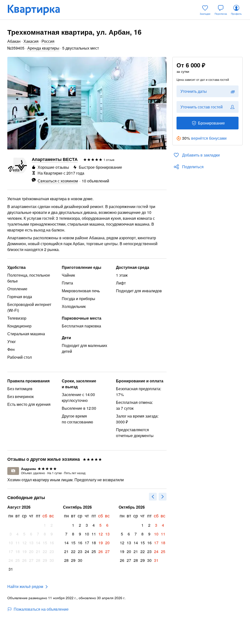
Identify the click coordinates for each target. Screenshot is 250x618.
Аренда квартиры (43, 48)
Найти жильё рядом (25, 586)
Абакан (14, 41)
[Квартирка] (37, 9)
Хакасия (31, 41)
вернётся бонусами (209, 138)
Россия (48, 41)
